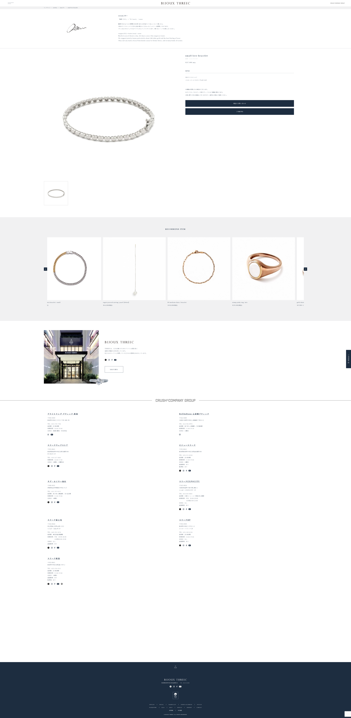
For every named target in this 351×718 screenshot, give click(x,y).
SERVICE (179, 707)
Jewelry (55, 7)
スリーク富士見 (55, 520)
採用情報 (171, 710)
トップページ (47, 7)
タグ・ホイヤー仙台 (57, 481)
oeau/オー (62, 7)
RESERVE (189, 707)
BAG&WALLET (172, 704)
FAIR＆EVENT (153, 707)
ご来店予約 (349, 359)
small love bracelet (73, 7)
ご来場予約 (239, 111)
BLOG (163, 707)
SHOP (170, 707)
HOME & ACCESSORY (186, 704)
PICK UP (199, 704)
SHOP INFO (114, 369)
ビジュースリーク (187, 445)
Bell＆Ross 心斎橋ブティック (194, 414)
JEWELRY (152, 704)
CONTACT (199, 707)
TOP (175, 667)
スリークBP (185, 520)
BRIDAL (161, 704)
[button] (45, 269)
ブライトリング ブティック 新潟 (63, 414)
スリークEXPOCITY (189, 481)
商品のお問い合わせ (239, 103)
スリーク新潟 (54, 558)
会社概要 (180, 710)
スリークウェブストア (58, 445)
